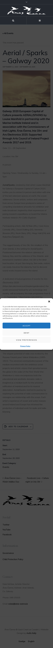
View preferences (26, 340)
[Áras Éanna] (26, 10)
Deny (26, 333)
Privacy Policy (25, 346)
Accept (26, 325)
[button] (49, 301)
